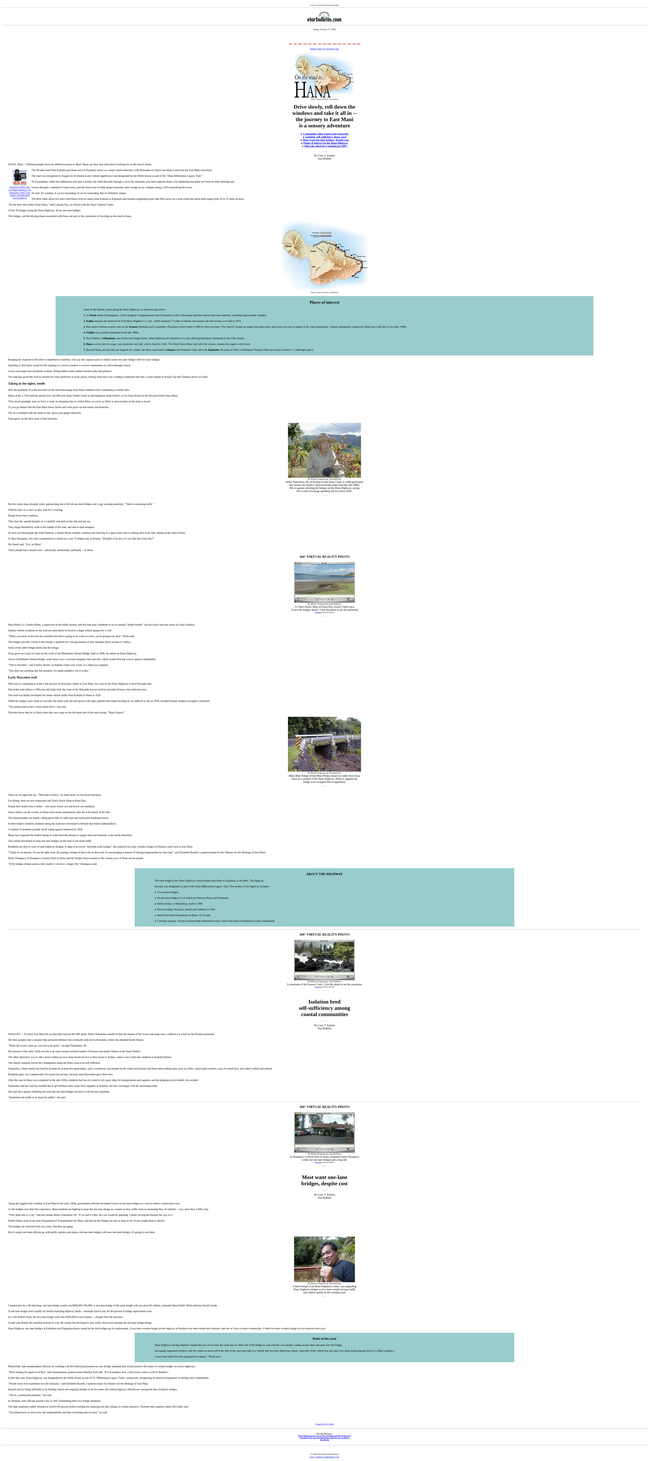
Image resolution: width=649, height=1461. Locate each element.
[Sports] (325, 1436)
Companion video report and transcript (325, 133)
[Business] (308, 1436)
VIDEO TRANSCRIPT (20, 195)
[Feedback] (324, 1440)
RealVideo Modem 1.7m (20, 190)
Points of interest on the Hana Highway (325, 143)
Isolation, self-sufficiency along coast (325, 137)
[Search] (316, 1438)
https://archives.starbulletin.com (324, 1457)
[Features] (317, 1436)
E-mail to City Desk (325, 1424)
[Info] (332, 1438)
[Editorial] (333, 1436)
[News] (301, 1436)
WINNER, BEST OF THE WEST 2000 (324, 49)
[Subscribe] (324, 1438)
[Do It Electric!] (344, 1436)
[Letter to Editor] (342, 1438)
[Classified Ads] (306, 1438)
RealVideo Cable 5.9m (19, 192)
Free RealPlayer (20, 198)
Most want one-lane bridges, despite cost (326, 140)
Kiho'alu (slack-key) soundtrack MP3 (325, 146)
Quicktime (318, 612)
